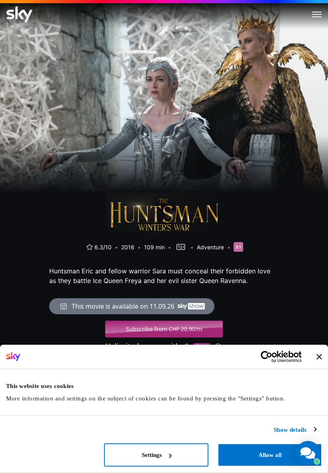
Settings (152, 455)
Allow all (270, 455)
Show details (290, 430)
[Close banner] (319, 357)
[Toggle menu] (317, 14)
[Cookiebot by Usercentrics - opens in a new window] (267, 357)
